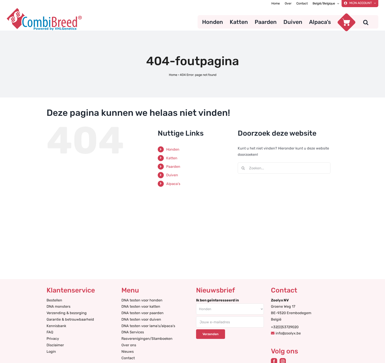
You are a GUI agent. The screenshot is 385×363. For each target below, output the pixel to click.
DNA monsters (58, 306)
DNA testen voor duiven (141, 319)
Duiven (172, 175)
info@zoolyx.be (288, 333)
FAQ (50, 332)
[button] (365, 22)
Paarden (173, 166)
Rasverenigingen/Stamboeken (146, 338)
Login (51, 351)
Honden (172, 149)
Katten (171, 158)
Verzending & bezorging (67, 313)
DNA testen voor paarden (142, 313)
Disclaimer (55, 345)
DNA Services (132, 332)
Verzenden (211, 334)
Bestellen (54, 300)
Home (173, 75)
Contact (128, 358)
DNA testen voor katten (140, 306)
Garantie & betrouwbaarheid (70, 319)
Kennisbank (56, 326)
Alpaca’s (173, 184)
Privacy (53, 338)
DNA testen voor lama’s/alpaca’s (148, 326)
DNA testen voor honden (141, 300)
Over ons (128, 345)
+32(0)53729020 (285, 327)
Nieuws (127, 351)
